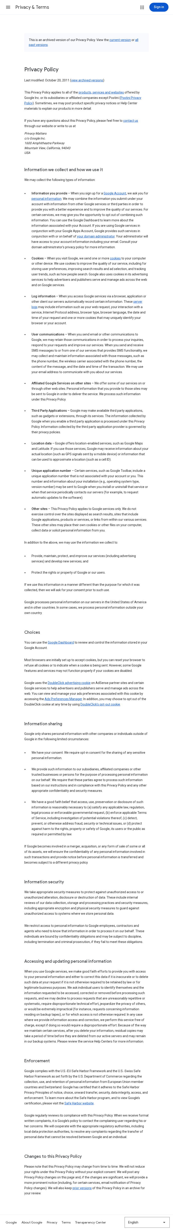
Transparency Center (90, 1222)
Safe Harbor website (79, 1103)
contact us (130, 120)
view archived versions (87, 80)
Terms (66, 1222)
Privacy (52, 1222)
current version (120, 40)
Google (11, 1222)
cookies (115, 258)
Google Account (115, 193)
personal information (46, 198)
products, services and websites (101, 92)
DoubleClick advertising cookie (69, 683)
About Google (31, 1222)
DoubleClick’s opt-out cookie (100, 704)
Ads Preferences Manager (63, 699)
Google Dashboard (61, 642)
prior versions (82, 1188)
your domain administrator (96, 236)
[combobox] (147, 1222)
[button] (8, 7)
